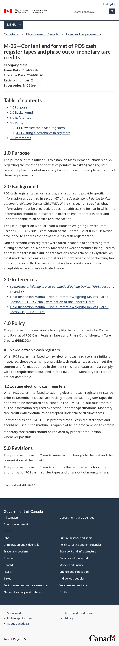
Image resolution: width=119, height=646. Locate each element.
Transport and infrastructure (78, 551)
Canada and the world (74, 558)
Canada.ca (11, 34)
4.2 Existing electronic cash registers (43, 133)
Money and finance (72, 565)
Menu (12, 24)
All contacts (11, 517)
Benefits (9, 565)
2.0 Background (21, 112)
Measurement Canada (42, 34)
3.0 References (20, 117)
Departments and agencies (77, 517)
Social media (15, 613)
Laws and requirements (83, 34)
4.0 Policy (16, 123)
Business (9, 558)
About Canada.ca (18, 623)
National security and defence (23, 592)
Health (8, 572)
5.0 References (20, 138)
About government (16, 524)
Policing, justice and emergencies (80, 544)
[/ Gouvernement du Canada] (26, 11)
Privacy (68, 618)
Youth (63, 592)
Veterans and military (73, 585)
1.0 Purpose (18, 107)
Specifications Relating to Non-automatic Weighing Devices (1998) (55, 286)
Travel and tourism (16, 551)
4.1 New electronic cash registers (40, 128)
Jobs (6, 538)
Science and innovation (74, 572)
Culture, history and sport (76, 538)
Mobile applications (19, 618)
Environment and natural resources (26, 585)
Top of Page (12, 639)
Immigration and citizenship (22, 544)
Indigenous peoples (72, 578)
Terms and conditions (78, 613)
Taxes (7, 578)
